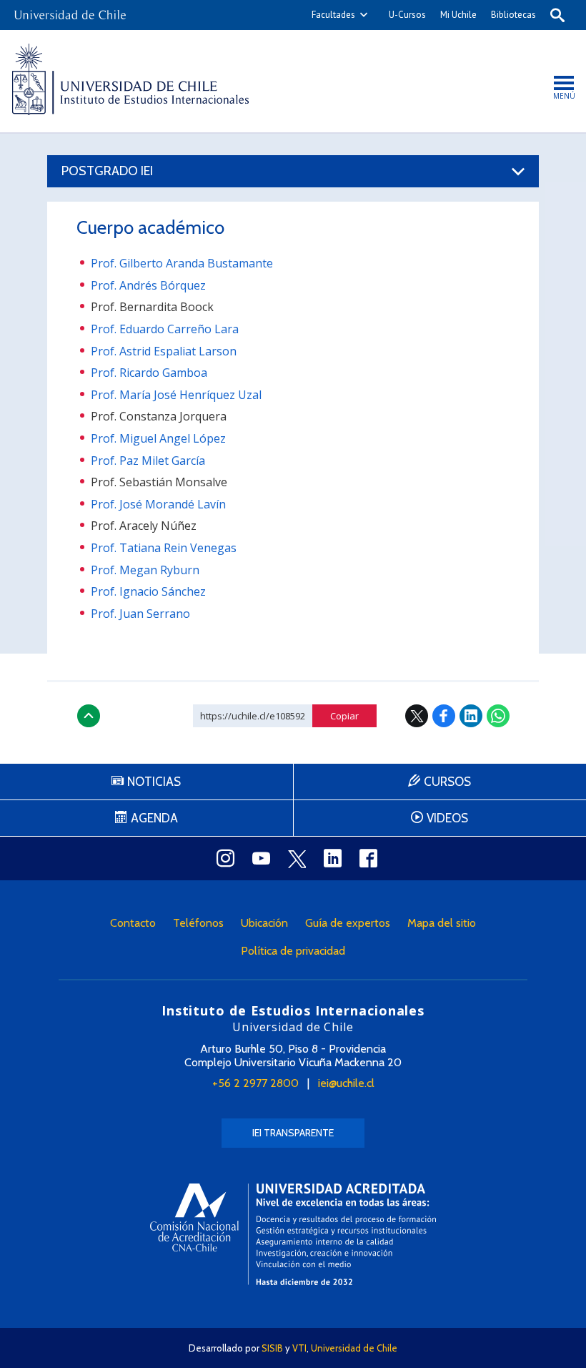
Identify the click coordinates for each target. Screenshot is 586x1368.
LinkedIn (471, 715)
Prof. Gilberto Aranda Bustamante (182, 263)
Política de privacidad (293, 951)
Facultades (333, 15)
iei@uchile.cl (346, 1083)
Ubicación (264, 923)
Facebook (443, 715)
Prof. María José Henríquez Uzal (176, 395)
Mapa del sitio (441, 923)
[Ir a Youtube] (261, 858)
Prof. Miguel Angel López (158, 438)
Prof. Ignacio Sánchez (148, 591)
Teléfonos (198, 923)
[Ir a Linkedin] (332, 858)
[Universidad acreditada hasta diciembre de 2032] (293, 1234)
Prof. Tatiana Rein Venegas (164, 548)
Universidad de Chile (354, 1348)
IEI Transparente (293, 1132)
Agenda (154, 818)
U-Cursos (407, 15)
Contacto (133, 923)
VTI (299, 1348)
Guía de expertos (347, 923)
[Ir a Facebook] (368, 858)
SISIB (272, 1348)
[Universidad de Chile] (70, 10)
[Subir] (88, 716)
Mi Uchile (458, 15)
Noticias (154, 781)
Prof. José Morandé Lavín (158, 504)
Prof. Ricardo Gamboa (149, 372)
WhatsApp (498, 715)
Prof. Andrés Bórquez (148, 285)
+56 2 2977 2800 (255, 1083)
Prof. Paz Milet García (148, 460)
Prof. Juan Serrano (140, 613)
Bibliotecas (513, 15)
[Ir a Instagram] (225, 858)
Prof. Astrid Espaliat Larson (164, 351)
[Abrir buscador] (557, 15)
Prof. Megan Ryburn (145, 570)
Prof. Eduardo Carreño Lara (165, 329)
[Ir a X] (296, 859)
